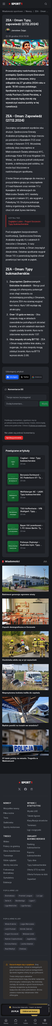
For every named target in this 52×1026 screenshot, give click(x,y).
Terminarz (31, 825)
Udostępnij (13, 377)
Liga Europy (26, 906)
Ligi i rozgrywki (34, 830)
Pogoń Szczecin (11, 934)
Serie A (8, 901)
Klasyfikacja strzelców (37, 820)
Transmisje (8, 855)
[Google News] (31, 789)
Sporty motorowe (11, 827)
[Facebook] (25, 789)
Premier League (25, 896)
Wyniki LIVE (32, 811)
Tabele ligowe (33, 816)
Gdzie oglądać (9, 860)
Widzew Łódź (28, 934)
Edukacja (7, 882)
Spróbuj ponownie (13, 438)
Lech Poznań (10, 929)
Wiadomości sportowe (12, 11)
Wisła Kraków (10, 924)
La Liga (39, 896)
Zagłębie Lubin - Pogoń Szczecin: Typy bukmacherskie (24, 222)
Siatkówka (8, 822)
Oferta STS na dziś (36, 869)
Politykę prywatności (37, 426)
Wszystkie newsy (11, 808)
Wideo (6, 841)
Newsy (29, 11)
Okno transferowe (11, 851)
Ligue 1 (32, 901)
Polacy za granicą (11, 846)
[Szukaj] (46, 4)
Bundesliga (20, 901)
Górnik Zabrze (26, 929)
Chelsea (22, 949)
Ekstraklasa (9, 896)
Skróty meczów (10, 865)
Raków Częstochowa (13, 939)
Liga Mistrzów (11, 906)
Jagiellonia (31, 939)
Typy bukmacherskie (36, 865)
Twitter (26, 377)
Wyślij (45, 404)
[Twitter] (19, 789)
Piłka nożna (8, 813)
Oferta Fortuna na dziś (37, 874)
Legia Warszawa (27, 924)
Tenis (5, 818)
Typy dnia (31, 860)
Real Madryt (10, 949)
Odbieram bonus (30, 1011)
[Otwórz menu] (4, 4)
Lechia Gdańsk (27, 944)
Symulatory (8, 877)
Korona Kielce (11, 944)
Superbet (31, 879)
